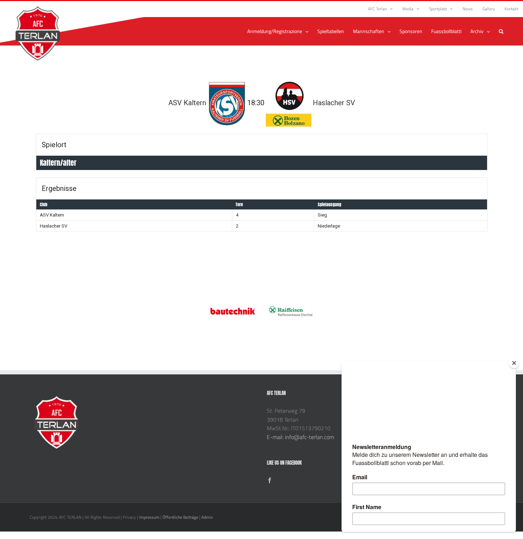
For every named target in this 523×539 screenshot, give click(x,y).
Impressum (149, 517)
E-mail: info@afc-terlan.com (300, 437)
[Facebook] (270, 480)
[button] (501, 31)
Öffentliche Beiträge (180, 517)
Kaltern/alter (58, 162)
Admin (207, 517)
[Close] (514, 363)
